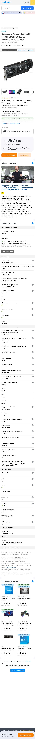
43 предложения (22, 630)
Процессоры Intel (6, 596)
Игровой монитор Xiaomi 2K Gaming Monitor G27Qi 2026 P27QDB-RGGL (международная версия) (7, 624)
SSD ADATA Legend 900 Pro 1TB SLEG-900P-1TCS (7, 649)
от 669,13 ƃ (5, 653)
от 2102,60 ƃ (22, 628)
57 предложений (6, 630)
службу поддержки (11, 567)
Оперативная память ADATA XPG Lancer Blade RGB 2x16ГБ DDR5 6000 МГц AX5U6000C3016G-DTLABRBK (24, 624)
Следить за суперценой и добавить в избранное (19, 148)
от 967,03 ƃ (22, 603)
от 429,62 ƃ (5, 603)
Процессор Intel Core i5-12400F (8, 599)
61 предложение (22, 605)
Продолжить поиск (17, 670)
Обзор (4, 611)
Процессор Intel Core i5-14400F (24, 649)
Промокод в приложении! (12, 13)
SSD (2, 646)
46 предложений (6, 655)
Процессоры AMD (22, 596)
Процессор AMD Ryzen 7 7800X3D (25, 599)
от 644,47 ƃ (5, 628)
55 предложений (6, 605)
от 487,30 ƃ (22, 653)
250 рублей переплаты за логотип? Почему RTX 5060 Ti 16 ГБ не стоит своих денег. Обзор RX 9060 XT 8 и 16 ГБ (17, 188)
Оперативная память (23, 621)
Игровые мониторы (7, 621)
